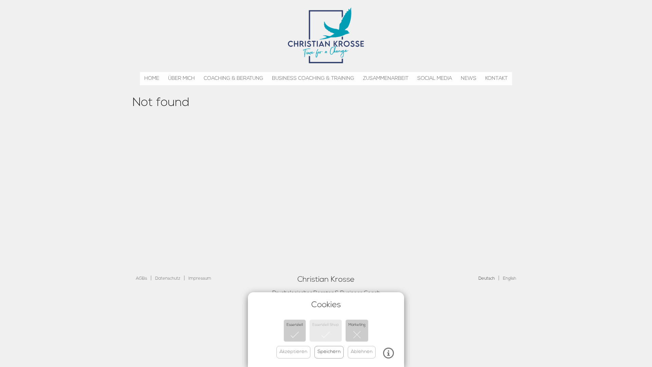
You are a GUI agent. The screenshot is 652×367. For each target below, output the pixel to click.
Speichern (329, 351)
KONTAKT (496, 78)
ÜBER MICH (181, 78)
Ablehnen (362, 351)
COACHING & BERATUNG (233, 78)
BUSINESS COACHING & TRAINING (313, 78)
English (509, 278)
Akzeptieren (293, 351)
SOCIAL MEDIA (434, 78)
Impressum (199, 278)
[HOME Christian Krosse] (326, 34)
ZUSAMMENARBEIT (386, 78)
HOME (151, 78)
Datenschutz (167, 278)
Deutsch (486, 278)
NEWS (468, 78)
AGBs (141, 278)
